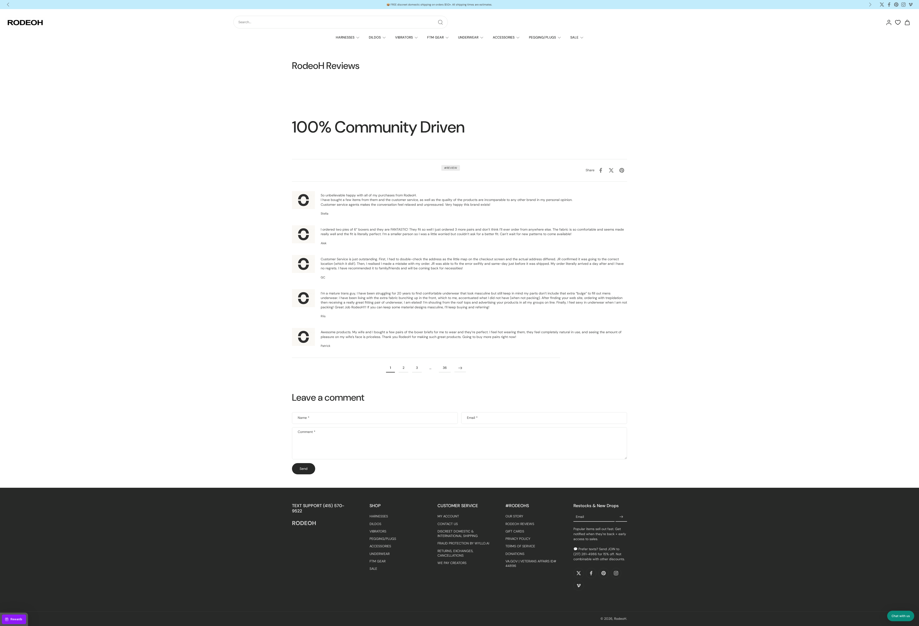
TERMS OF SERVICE (520, 546)
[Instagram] (903, 4)
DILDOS (375, 37)
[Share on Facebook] (600, 170)
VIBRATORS (404, 37)
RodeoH (620, 619)
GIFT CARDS (514, 531)
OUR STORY (514, 516)
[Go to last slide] (8, 4)
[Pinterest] (896, 4)
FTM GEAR (435, 37)
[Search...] (440, 22)
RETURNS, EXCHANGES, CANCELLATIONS (455, 553)
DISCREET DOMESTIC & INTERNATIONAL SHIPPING (457, 533)
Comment (306, 432)
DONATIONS (514, 554)
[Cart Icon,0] (907, 22)
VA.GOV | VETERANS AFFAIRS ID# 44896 (530, 563)
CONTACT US (447, 524)
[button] (900, 616)
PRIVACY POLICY (517, 539)
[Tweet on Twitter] (611, 170)
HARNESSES (345, 37)
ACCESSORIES (504, 37)
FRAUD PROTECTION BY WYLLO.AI (463, 543)
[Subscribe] (621, 517)
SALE (574, 37)
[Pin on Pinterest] (621, 170)
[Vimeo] (910, 4)
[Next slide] (870, 4)
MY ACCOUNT (448, 516)
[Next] (460, 368)
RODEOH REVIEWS (519, 524)
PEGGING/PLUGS (542, 37)
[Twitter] (881, 4)
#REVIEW (450, 168)
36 (445, 368)
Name (303, 418)
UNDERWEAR (468, 37)
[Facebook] (889, 4)
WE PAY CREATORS (451, 563)
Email (472, 418)
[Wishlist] (897, 22)
